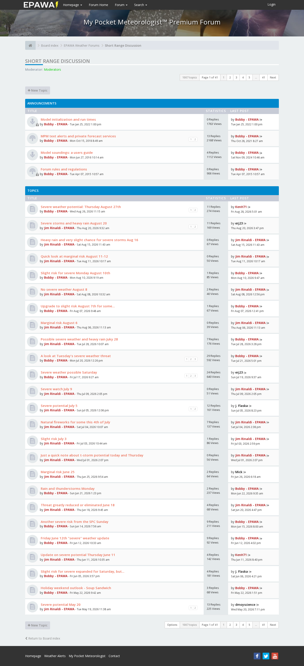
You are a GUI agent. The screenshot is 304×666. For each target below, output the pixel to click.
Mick (238, 472)
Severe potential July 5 (58, 405)
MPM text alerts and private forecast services (78, 136)
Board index (49, 45)
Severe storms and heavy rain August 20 (73, 223)
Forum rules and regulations (63, 169)
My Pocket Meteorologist (87, 656)
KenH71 (241, 207)
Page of (210, 77)
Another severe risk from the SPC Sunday (74, 521)
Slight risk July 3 (53, 438)
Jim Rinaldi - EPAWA (59, 228)
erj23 (239, 223)
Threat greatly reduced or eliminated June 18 (77, 505)
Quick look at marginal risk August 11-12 (74, 256)
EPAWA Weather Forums (81, 45)
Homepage (71, 5)
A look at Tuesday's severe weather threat (75, 356)
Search (139, 5)
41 (263, 77)
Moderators (52, 69)
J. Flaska (241, 406)
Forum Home (98, 5)
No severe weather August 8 (63, 289)
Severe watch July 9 (56, 389)
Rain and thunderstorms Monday (67, 488)
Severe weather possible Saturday (68, 372)
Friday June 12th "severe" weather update (74, 538)
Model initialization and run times (68, 119)
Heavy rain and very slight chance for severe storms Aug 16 (89, 240)
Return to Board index (43, 638)
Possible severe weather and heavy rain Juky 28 (79, 339)
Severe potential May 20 (60, 604)
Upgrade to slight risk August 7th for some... (77, 306)
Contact (114, 656)
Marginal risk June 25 (57, 472)
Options (172, 625)
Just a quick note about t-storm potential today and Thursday (91, 455)
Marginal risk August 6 (58, 322)
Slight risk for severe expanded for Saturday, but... (82, 571)
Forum (120, 5)
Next (273, 77)
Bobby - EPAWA (55, 124)
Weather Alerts (55, 656)
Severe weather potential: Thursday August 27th (80, 206)
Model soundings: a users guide (66, 152)
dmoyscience (245, 604)
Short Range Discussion (123, 45)
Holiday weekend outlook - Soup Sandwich (75, 588)
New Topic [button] (38, 90)
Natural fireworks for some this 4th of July (75, 422)
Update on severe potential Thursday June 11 (77, 554)
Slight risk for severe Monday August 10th (75, 273)
